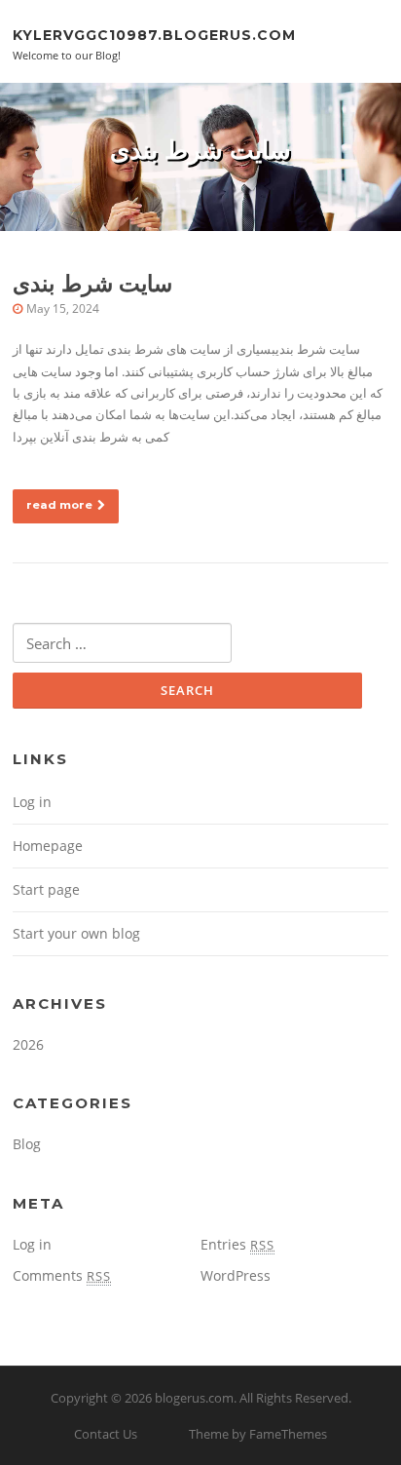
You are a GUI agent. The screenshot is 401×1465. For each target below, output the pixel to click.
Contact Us (105, 1434)
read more (59, 505)
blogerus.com (194, 1398)
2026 (28, 1044)
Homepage (48, 845)
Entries (237, 1244)
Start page (46, 889)
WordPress (235, 1275)
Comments (62, 1275)
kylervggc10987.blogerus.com (154, 34)
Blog (27, 1144)
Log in (32, 801)
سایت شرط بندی (92, 283)
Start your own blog (76, 933)
